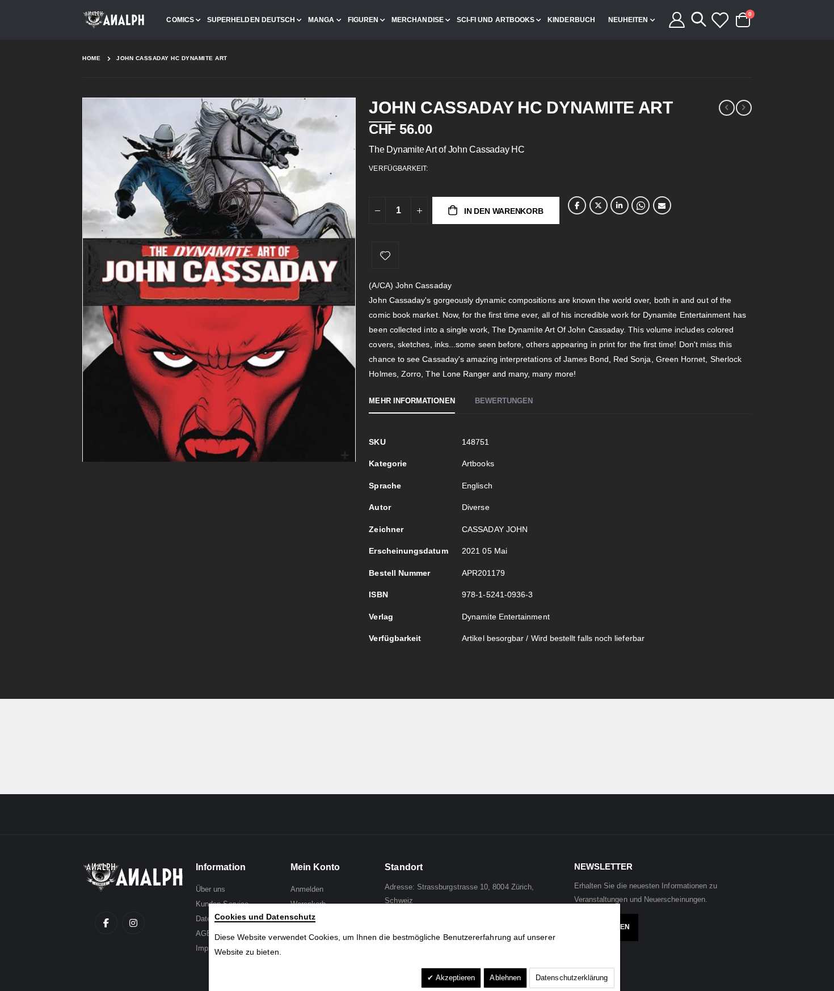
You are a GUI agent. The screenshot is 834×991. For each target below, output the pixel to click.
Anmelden (307, 889)
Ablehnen (505, 977)
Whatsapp (640, 205)
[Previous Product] (727, 108)
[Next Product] (744, 108)
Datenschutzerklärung (572, 977)
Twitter (598, 205)
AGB (204, 933)
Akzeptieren (454, 977)
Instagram (133, 923)
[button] (345, 456)
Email (662, 205)
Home (91, 58)
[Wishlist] (719, 20)
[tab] (411, 402)
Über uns (211, 889)
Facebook (577, 205)
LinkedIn (619, 205)
